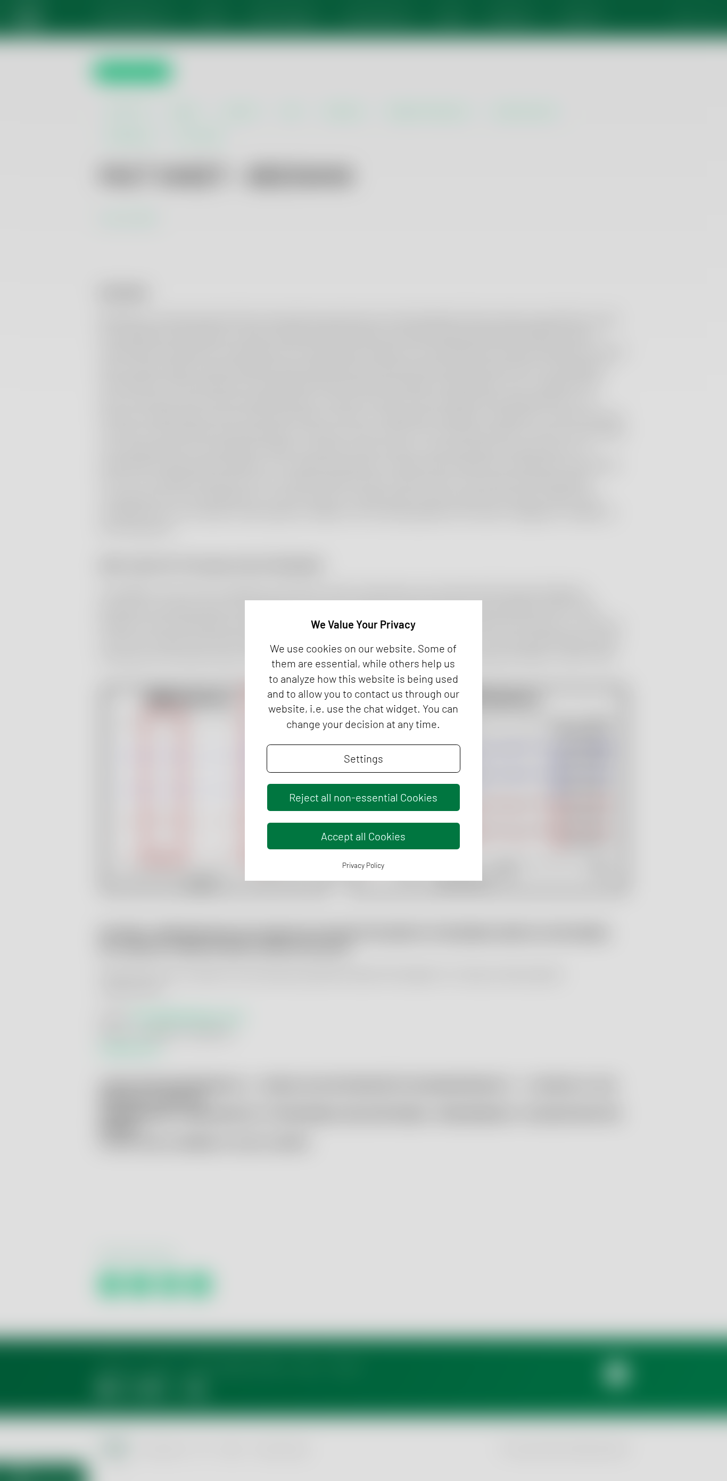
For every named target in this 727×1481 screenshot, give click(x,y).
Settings (363, 758)
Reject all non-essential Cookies (363, 797)
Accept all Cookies (363, 836)
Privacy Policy (363, 865)
